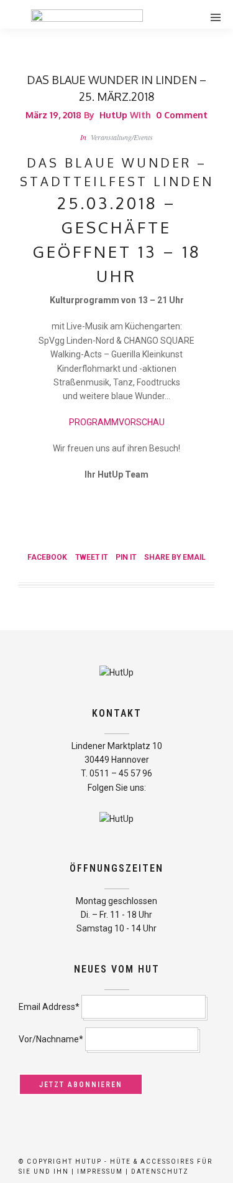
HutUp (113, 115)
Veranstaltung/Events (122, 137)
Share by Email (175, 557)
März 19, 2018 (53, 115)
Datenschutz (160, 1171)
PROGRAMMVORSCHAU (117, 422)
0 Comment (182, 115)
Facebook (47, 557)
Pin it (126, 557)
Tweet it (91, 557)
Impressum (100, 1171)
